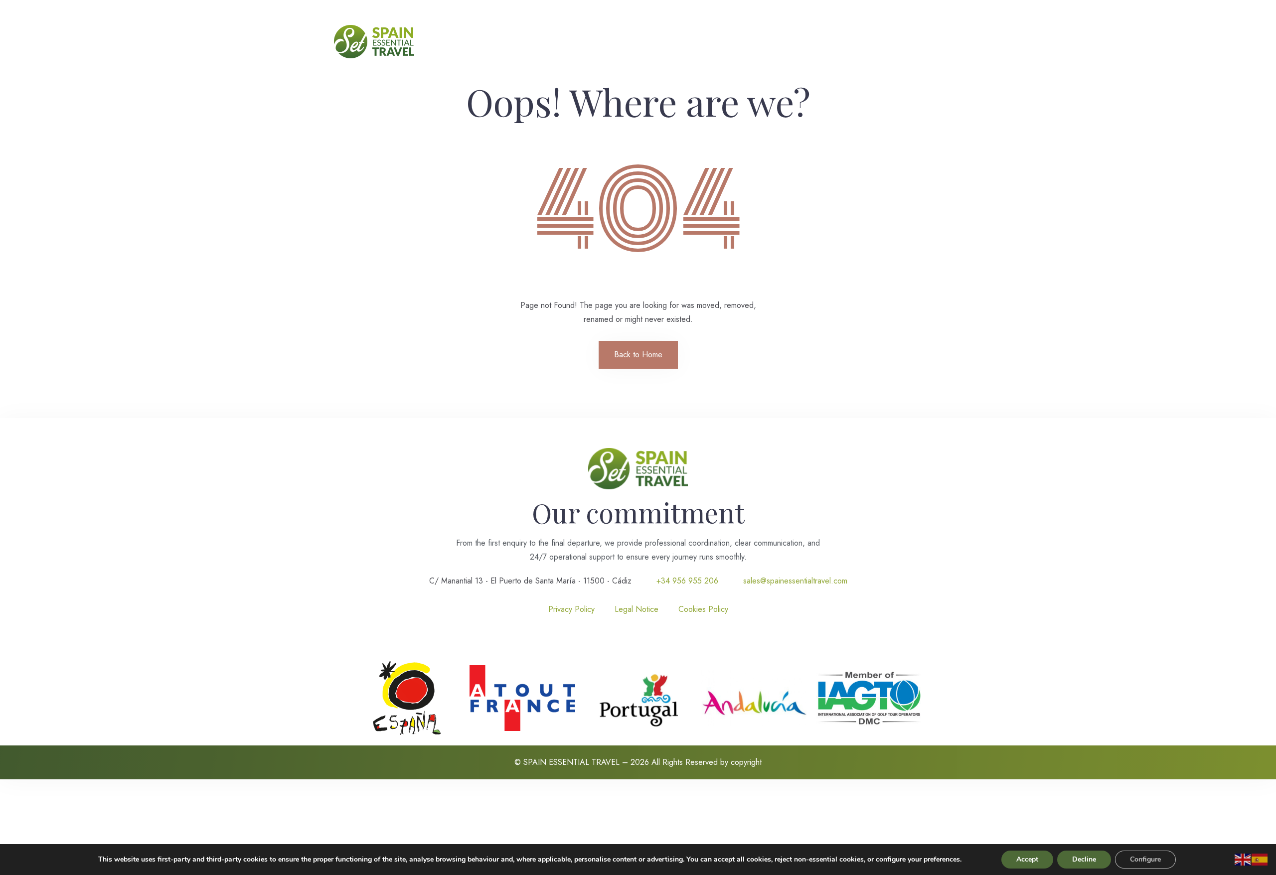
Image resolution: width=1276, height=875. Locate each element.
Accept (1027, 859)
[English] (1243, 859)
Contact (748, 42)
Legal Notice (636, 609)
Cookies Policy (703, 609)
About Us (530, 42)
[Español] (1260, 859)
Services (572, 42)
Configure (1145, 859)
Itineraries (706, 42)
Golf (671, 42)
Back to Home (638, 354)
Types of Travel (625, 42)
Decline (1084, 859)
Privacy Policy (571, 609)
